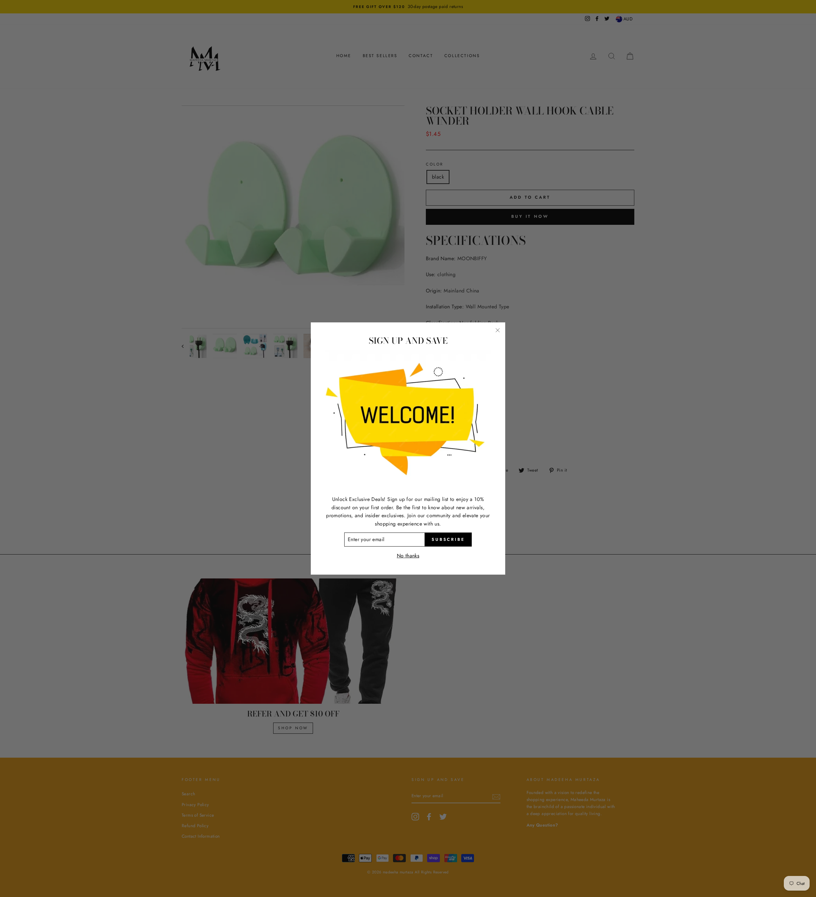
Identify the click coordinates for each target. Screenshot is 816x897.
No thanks (408, 555)
